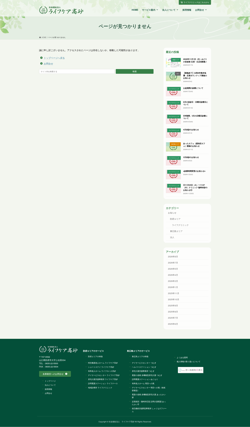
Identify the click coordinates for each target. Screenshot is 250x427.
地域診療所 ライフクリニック (100, 387)
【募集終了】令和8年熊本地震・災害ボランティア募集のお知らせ (195, 75)
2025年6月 (173, 323)
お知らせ (172, 212)
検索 (135, 71)
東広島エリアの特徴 (140, 356)
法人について (169, 9)
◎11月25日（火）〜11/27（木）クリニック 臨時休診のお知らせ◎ (195, 187)
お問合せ (199, 9)
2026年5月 (173, 268)
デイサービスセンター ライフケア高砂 (104, 375)
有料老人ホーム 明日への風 (143, 383)
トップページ (50, 380)
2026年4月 (173, 274)
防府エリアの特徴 (95, 356)
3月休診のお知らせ (191, 157)
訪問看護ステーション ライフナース (103, 383)
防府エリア (175, 218)
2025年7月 (173, 317)
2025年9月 (173, 305)
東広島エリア (176, 231)
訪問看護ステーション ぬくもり (145, 379)
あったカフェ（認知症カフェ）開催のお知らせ (194, 144)
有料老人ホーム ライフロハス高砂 (102, 371)
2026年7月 (173, 262)
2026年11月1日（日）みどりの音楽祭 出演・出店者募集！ (195, 60)
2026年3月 (173, 280)
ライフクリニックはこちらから (196, 2)
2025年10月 (173, 299)
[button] (55, 374)
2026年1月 (173, 287)
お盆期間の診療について (193, 88)
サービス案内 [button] (148, 9)
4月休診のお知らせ (191, 129)
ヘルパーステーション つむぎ (144, 366)
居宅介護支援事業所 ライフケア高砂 (103, 379)
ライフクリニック (180, 225)
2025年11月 (173, 293)
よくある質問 (182, 357)
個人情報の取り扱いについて (188, 361)
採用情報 (186, 9)
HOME (135, 9)
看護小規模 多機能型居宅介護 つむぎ (147, 375)
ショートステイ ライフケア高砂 (101, 366)
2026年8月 (173, 256)
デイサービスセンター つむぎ (144, 362)
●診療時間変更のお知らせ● (194, 171)
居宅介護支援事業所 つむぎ (143, 371)
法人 (172, 237)
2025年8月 (173, 311)
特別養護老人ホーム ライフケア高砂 (103, 362)
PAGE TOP (241, 410)
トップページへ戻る (54, 57)
